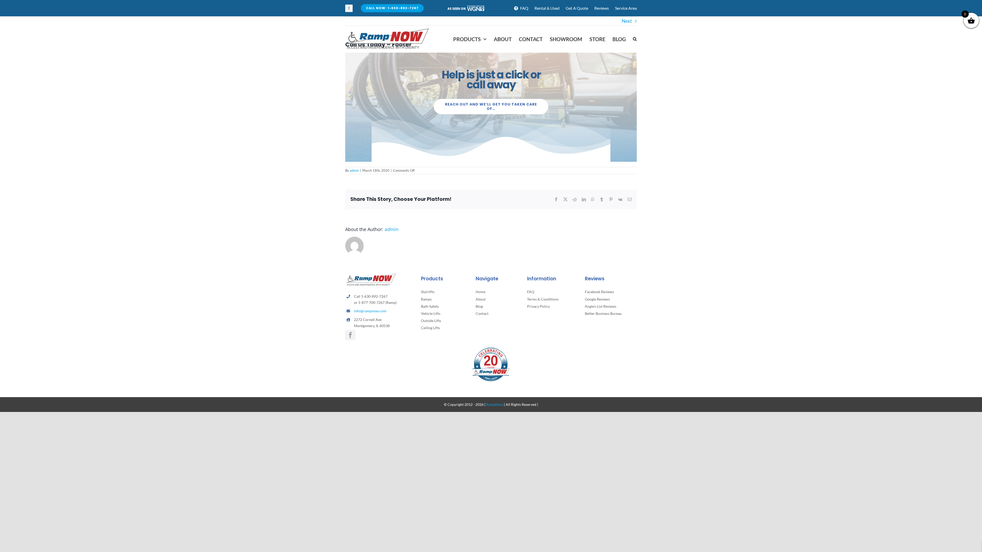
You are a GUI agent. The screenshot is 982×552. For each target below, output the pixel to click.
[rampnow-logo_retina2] (387, 29)
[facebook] (349, 8)
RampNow (494, 404)
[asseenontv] (465, 7)
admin (354, 170)
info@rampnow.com (370, 311)
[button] (635, 39)
